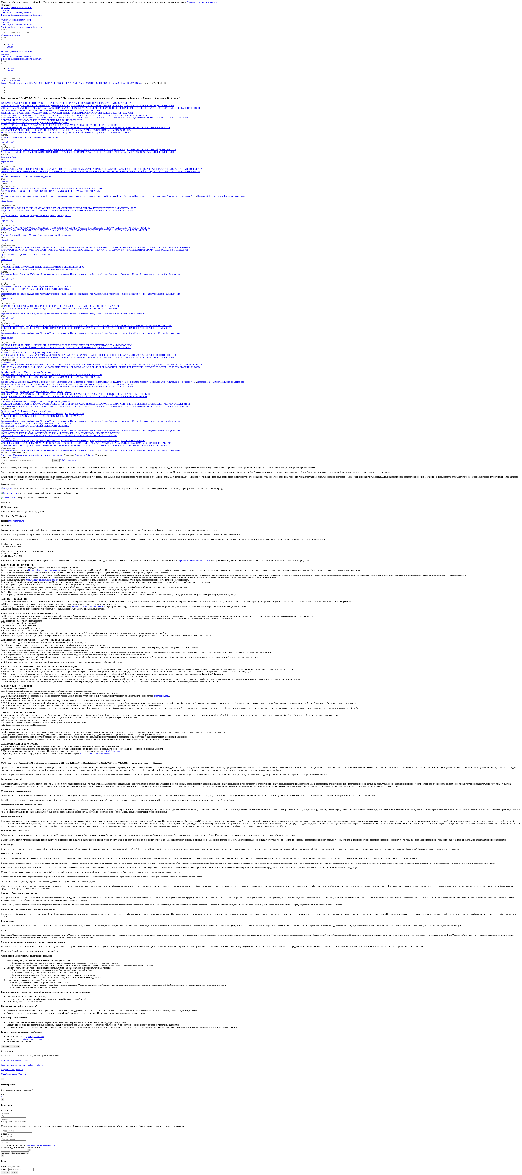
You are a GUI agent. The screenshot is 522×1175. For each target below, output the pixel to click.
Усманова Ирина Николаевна (74, 274)
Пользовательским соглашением (202, 2)
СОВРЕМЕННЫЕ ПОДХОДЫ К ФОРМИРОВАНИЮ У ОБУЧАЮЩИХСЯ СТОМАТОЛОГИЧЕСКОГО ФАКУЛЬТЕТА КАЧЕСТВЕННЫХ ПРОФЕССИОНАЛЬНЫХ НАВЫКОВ (85, 127)
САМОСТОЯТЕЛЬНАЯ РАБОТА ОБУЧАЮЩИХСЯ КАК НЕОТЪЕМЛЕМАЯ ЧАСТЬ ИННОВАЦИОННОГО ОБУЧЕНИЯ (59, 125)
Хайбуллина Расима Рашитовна (104, 274)
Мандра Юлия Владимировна (15, 196)
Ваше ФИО (6, 1110)
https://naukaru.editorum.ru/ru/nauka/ (194, 560)
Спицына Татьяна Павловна (14, 235)
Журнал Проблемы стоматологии (16, 7)
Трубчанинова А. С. (10, 255)
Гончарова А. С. (188, 196)
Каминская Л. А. (9, 157)
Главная (4, 83)
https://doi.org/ (7, 142)
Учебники (6, 15)
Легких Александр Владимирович (132, 196)
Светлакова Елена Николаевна (71, 196)
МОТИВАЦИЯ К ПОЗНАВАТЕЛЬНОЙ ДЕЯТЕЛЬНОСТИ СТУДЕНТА (35, 122)
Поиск (4, 29)
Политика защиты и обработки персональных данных (38, 455)
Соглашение (7, 455)
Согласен (6, 5)
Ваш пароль (6, 1136)
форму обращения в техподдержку (32, 1039)
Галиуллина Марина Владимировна (137, 274)
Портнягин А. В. (66, 235)
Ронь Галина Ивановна (12, 176)
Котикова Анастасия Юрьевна (101, 196)
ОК (29, 1150)
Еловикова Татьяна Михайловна (16, 137)
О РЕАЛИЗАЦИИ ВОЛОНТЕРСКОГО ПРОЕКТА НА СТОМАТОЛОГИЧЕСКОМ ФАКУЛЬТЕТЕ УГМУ (50, 110)
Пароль (4, 1169)
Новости (28, 15)
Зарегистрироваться (20, 1153)
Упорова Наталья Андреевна (37, 176)
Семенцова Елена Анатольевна (165, 196)
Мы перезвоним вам (10, 1046)
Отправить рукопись (10, 35)
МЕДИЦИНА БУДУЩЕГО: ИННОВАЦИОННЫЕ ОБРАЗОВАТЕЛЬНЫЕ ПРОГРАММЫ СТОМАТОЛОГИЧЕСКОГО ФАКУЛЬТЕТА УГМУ (67, 113)
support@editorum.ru (35, 1036)
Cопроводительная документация (16, 12)
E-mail (4, 1134)
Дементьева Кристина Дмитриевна (229, 196)
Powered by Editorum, (85, 455)
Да (2, 1097)
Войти (56, 460)
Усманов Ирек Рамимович (168, 274)
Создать (15, 457)
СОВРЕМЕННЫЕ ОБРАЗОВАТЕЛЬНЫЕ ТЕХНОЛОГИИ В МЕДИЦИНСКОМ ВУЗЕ (41, 120)
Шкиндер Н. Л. (64, 215)
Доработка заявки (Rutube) (13, 1074)
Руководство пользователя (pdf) (15, 1060)
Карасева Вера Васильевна (45, 137)
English (10, 47)
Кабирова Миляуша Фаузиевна (45, 274)
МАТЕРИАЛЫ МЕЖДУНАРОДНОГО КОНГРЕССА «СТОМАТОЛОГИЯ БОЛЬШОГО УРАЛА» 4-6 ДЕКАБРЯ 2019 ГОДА (83, 83)
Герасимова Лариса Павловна (15, 274)
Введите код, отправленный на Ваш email (20, 1147)
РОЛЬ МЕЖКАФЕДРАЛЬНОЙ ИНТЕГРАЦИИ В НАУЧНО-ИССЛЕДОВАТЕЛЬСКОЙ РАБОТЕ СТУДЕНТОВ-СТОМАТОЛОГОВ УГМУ (66, 103)
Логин (4, 1166)
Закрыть (5, 1153)
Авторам (5, 10)
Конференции (17, 15)
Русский (10, 44)
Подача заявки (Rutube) (12, 1069)
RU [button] (2, 40)
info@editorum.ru (16, 521)
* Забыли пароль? (68, 460)
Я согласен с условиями (15, 1145)
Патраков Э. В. (204, 196)
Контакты (37, 15)
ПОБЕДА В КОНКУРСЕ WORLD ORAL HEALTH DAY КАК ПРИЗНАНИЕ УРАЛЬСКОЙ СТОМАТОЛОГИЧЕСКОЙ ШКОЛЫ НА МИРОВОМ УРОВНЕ (74, 115)
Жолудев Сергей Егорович (43, 196)
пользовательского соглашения (41, 1145)
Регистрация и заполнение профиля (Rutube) (22, 1065)
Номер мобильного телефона (14, 1121)
